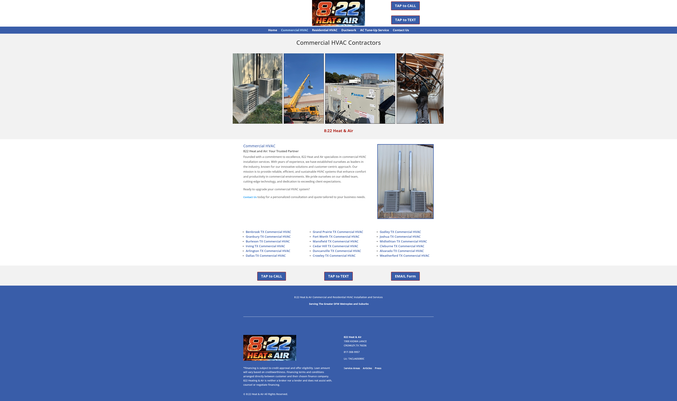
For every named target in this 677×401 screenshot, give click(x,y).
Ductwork (348, 30)
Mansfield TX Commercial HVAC (335, 241)
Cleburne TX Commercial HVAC (402, 246)
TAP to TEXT (405, 19)
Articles (367, 368)
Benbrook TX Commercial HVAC (268, 232)
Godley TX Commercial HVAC (400, 232)
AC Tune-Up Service (374, 30)
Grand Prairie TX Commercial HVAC (338, 232)
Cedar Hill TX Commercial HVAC (335, 246)
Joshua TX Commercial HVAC (400, 237)
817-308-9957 (352, 352)
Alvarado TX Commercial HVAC (402, 251)
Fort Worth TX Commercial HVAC (336, 237)
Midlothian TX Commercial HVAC (403, 241)
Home (272, 30)
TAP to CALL (405, 5)
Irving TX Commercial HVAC (265, 246)
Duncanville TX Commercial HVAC (337, 251)
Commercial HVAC (294, 30)
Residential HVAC (324, 30)
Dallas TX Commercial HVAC (266, 256)
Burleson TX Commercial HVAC (268, 241)
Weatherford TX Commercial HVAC (404, 256)
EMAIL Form (405, 276)
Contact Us (401, 30)
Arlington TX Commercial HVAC (268, 251)
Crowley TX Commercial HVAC (334, 256)
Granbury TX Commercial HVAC (268, 237)
